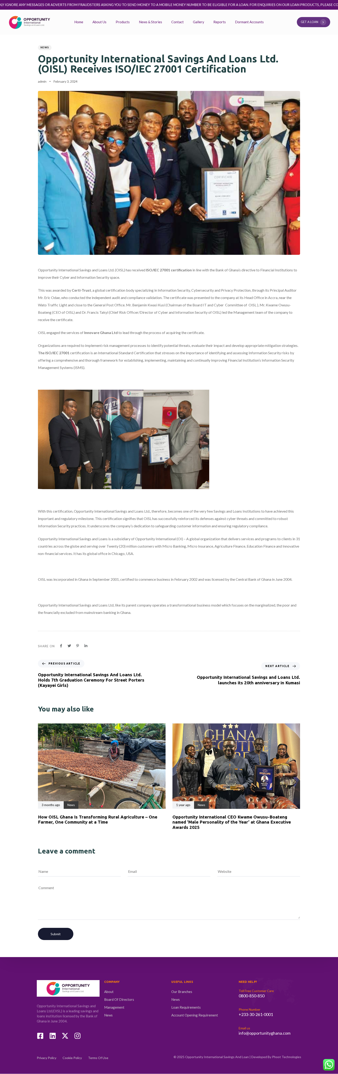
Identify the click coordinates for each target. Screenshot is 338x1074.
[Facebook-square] (40, 1035)
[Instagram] (77, 1035)
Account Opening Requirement (194, 1015)
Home (78, 22)
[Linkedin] (52, 1035)
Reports (219, 22)
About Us (99, 22)
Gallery (198, 22)
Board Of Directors (119, 999)
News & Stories (150, 22)
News (44, 47)
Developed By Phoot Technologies (276, 1057)
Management (114, 1007)
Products (123, 22)
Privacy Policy (46, 1058)
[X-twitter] (65, 1035)
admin (42, 81)
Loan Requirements (186, 1007)
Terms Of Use (98, 1058)
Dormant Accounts (249, 22)
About (109, 992)
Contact (177, 22)
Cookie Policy (72, 1058)
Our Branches (181, 992)
